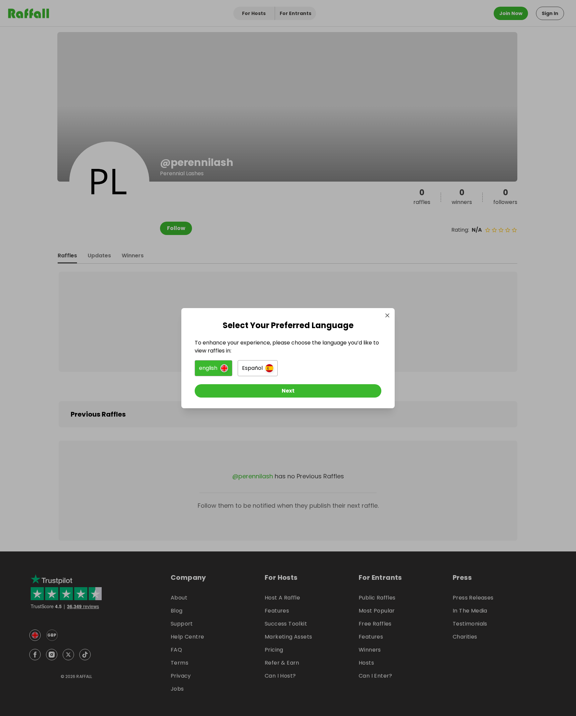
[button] (213, 368)
